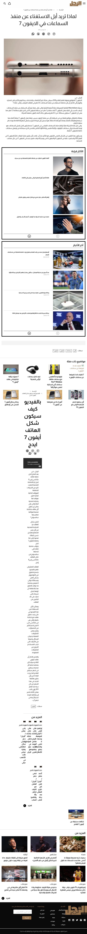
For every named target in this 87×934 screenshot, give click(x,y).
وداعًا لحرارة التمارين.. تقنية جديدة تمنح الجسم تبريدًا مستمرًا (34, 293)
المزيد (29, 805)
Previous (57, 236)
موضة (63, 914)
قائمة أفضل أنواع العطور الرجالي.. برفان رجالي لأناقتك (35, 178)
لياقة (25, 854)
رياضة (53, 925)
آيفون (33, 706)
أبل (75, 351)
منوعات (82, 884)
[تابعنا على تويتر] (77, 920)
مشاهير (38, 725)
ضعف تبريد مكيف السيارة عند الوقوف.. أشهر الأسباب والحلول (33, 217)
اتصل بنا (42, 914)
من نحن (42, 910)
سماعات (68, 351)
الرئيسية (61, 10)
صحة (83, 854)
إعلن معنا (41, 917)
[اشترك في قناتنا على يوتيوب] (69, 920)
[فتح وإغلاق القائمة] (84, 4)
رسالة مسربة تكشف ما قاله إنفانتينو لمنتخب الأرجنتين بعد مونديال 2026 (30, 313)
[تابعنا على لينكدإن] (73, 920)
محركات (63, 924)
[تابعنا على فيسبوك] (85, 920)
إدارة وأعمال (62, 910)
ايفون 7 (55, 351)
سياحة (63, 917)
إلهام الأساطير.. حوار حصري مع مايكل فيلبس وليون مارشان (33, 197)
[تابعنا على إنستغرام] (81, 920)
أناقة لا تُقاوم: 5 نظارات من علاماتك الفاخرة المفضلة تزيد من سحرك (32, 158)
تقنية (63, 921)
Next (29, 236)
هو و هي (52, 910)
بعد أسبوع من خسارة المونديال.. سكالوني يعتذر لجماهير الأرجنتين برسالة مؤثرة (29, 272)
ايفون (62, 351)
